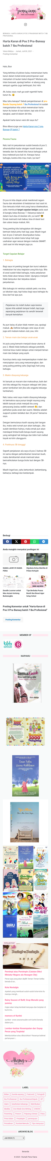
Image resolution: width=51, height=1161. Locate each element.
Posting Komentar (10, 54)
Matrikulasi (35, 1104)
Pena (42, 1114)
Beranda (25, 1151)
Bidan (6, 1094)
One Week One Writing (22, 1109)
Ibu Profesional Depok (28, 1099)
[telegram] (43, 541)
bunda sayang (18, 1094)
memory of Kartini (13, 1016)
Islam (6, 1104)
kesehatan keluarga (20, 1104)
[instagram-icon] (25, 24)
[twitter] (16, 541)
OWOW (37, 1109)
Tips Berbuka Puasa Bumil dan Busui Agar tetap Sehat (35, 593)
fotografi (40, 1094)
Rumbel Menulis (22, 1123)
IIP (42, 1099)
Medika (7, 1109)
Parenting (8, 1114)
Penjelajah (20, 1119)
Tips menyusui (38, 1123)
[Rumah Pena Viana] (25, 11)
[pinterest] (25, 541)
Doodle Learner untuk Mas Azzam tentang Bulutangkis (12, 593)
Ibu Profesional (10, 1099)
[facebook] (7, 541)
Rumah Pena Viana (29, 1157)
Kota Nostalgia (12, 987)
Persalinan (8, 1123)
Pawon (18, 1114)
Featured (30, 1094)
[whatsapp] (34, 541)
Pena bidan (8, 1119)
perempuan (32, 1119)
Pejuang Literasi (30, 1114)
